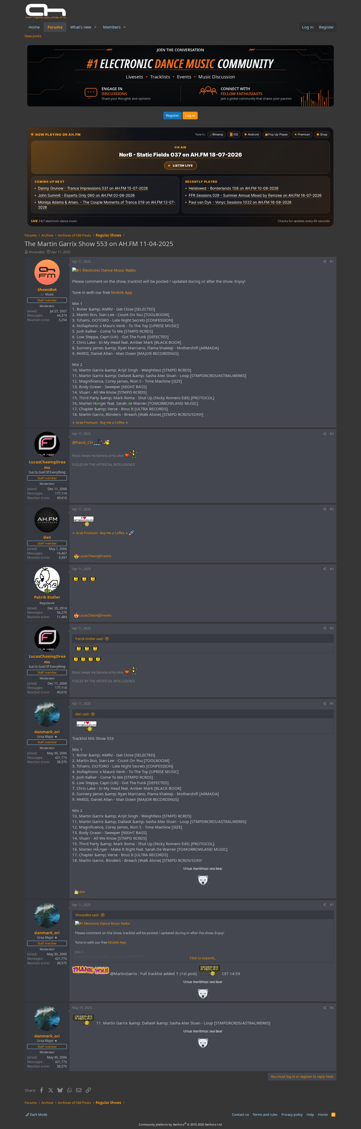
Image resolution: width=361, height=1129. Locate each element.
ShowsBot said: (87, 914)
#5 (332, 628)
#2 (332, 433)
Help (310, 1114)
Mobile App (121, 292)
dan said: (82, 714)
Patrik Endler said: (89, 638)
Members (112, 27)
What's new (80, 27)
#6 (332, 703)
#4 (332, 569)
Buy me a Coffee (112, 422)
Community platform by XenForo (181, 1124)
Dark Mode (38, 1114)
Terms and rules (265, 1114)
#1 (332, 261)
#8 (332, 1007)
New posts (33, 36)
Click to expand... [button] (203, 958)
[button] (95, 27)
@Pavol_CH (82, 442)
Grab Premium (87, 422)
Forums (55, 27)
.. (203, 882)
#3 (332, 509)
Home (34, 27)
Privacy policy (292, 1114)
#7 (332, 904)
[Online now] (47, 591)
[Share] (324, 262)
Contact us (240, 1114)
